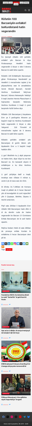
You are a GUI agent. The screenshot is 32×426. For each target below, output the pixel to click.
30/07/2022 (3, 36)
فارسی (16, 4)
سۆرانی (5, 2)
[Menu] (29, 10)
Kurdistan (10, 36)
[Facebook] (3, 243)
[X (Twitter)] (7, 417)
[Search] (25, 10)
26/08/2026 (5, 304)
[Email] (27, 243)
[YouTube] (20, 417)
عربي (21, 2)
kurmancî (16, 2)
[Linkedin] (9, 243)
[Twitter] (24, 243)
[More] (3, 246)
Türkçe (26, 2)
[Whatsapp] (12, 243)
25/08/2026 (5, 338)
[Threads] (21, 243)
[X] (6, 243)
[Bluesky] (28, 417)
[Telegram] (18, 243)
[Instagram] (15, 243)
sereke (8, 249)
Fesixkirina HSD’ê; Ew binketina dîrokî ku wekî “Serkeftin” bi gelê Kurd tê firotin (15, 297)
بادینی (10, 2)
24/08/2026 (5, 404)
